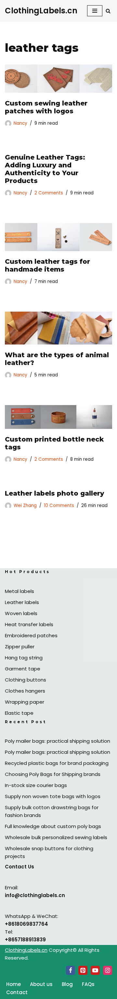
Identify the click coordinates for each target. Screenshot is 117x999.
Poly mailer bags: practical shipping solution (57, 741)
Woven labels (21, 613)
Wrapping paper (24, 701)
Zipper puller (19, 646)
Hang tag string (24, 657)
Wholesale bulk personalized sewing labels (56, 837)
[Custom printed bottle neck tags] (58, 417)
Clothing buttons (25, 679)
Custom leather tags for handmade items (47, 265)
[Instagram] (107, 970)
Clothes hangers (25, 690)
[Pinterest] (82, 970)
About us (41, 984)
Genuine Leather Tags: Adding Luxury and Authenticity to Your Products (45, 169)
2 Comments (48, 193)
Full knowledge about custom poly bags (53, 826)
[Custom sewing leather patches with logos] (58, 78)
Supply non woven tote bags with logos (52, 796)
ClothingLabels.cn (26, 950)
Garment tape (22, 668)
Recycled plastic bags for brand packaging (57, 763)
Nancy (20, 123)
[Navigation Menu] (94, 10)
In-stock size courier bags (36, 785)
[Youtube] (95, 970)
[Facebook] (70, 970)
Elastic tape (19, 713)
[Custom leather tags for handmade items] (58, 237)
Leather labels (22, 602)
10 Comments (59, 505)
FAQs (88, 984)
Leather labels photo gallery (54, 493)
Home (13, 984)
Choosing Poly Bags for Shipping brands (52, 774)
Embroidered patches (31, 635)
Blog (67, 984)
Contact (17, 992)
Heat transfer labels (29, 624)
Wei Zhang (25, 505)
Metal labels (19, 591)
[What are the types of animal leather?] (58, 328)
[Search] (108, 10)
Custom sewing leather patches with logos (46, 107)
